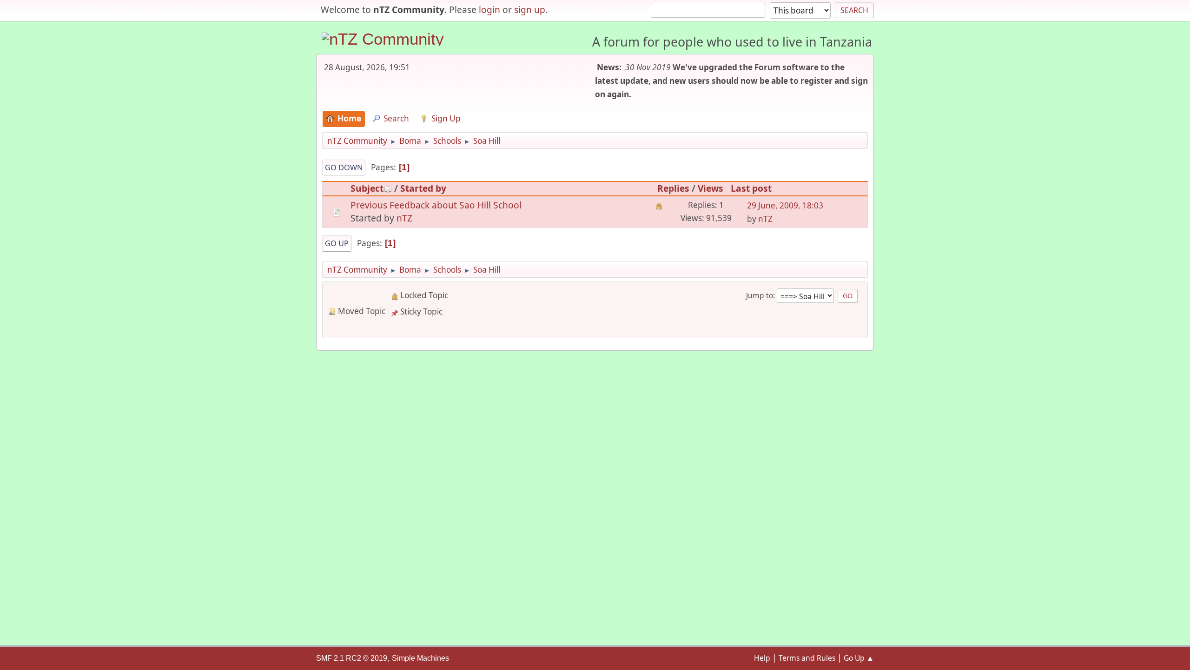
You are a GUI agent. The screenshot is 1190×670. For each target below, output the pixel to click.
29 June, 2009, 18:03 (785, 205)
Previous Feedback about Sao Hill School (436, 205)
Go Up (337, 243)
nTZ (404, 218)
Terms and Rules (807, 658)
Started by (423, 188)
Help (762, 658)
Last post (751, 188)
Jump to (759, 295)
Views (710, 188)
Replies (673, 188)
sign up (529, 9)
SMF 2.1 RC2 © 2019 (351, 658)
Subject (366, 188)
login (489, 9)
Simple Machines (420, 658)
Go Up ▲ (859, 658)
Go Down (344, 167)
